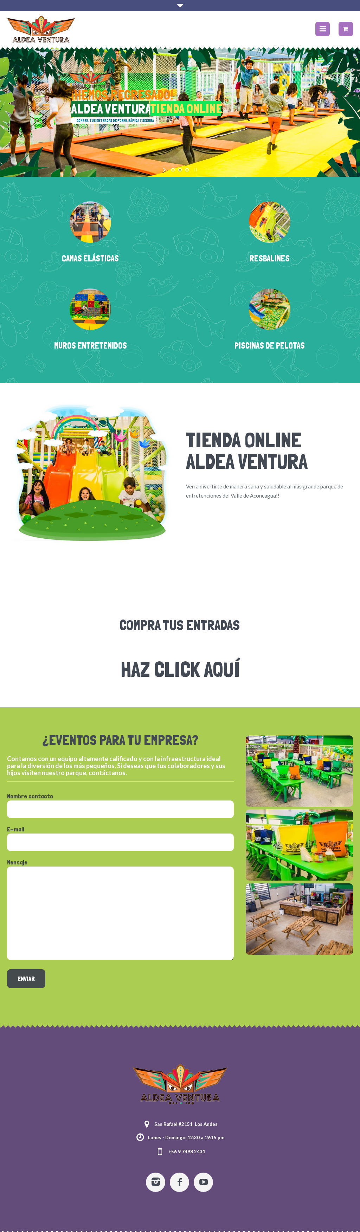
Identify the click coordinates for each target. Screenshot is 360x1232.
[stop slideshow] (195, 169)
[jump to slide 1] (172, 169)
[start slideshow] (165, 169)
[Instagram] (155, 1182)
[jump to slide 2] (180, 169)
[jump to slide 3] (187, 169)
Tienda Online (243, 439)
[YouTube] (203, 1182)
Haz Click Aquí (180, 669)
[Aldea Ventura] (180, 1086)
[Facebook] (179, 1182)
